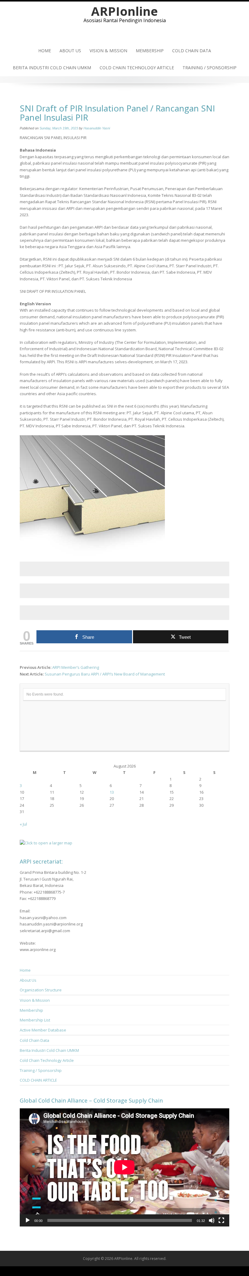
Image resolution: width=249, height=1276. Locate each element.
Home (44, 50)
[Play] (28, 1220)
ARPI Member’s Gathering (75, 667)
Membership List (35, 1020)
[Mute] (212, 1220)
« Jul (23, 824)
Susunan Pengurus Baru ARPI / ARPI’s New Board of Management (105, 674)
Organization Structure (41, 990)
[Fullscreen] (221, 1220)
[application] (124, 1167)
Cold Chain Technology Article (137, 67)
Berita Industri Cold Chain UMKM (52, 67)
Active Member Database (43, 1030)
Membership (150, 50)
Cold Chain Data (191, 50)
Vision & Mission (108, 50)
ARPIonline (124, 11)
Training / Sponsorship (209, 67)
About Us (70, 50)
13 (112, 792)
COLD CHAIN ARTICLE (38, 1080)
